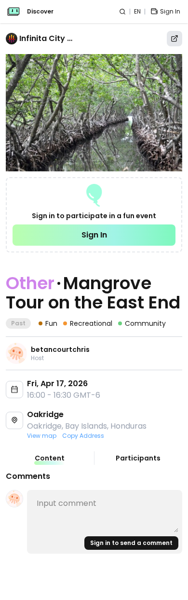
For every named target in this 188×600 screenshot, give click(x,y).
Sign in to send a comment (131, 543)
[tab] (50, 458)
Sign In (94, 234)
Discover (40, 11)
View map (41, 436)
